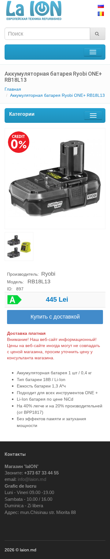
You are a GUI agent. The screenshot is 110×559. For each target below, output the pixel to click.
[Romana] (101, 14)
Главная (13, 89)
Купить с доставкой (55, 317)
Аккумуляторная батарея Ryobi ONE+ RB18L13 (57, 95)
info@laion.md (32, 479)
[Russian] (101, 6)
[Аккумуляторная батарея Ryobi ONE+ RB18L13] (55, 178)
